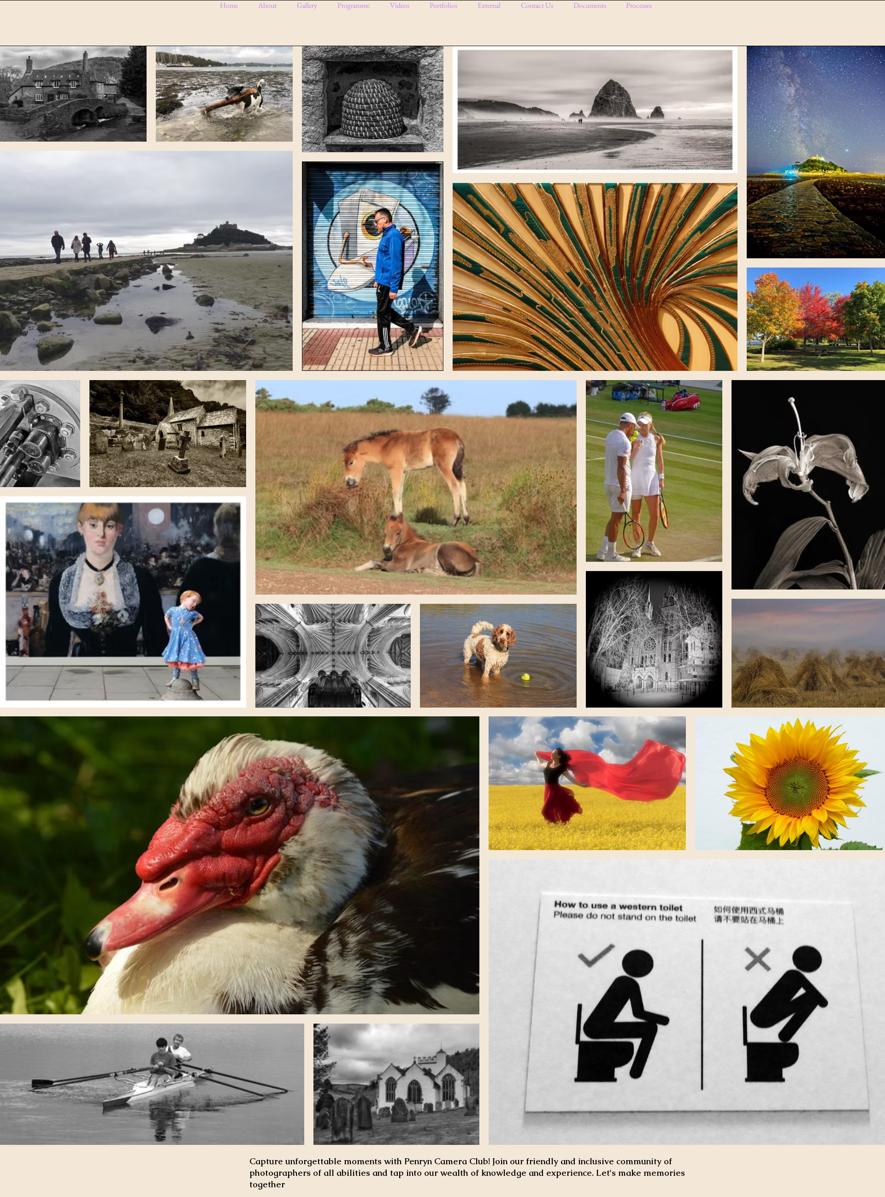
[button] (310, 5)
